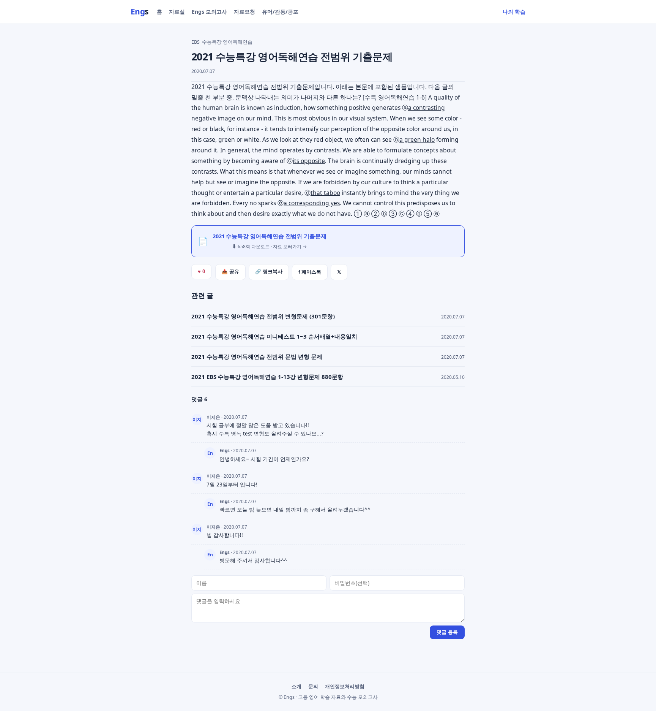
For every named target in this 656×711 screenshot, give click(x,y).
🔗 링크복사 (268, 271)
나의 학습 (514, 11)
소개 (296, 686)
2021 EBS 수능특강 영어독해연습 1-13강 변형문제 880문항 (267, 376)
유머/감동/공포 (280, 11)
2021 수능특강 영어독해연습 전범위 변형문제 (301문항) (263, 316)
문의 (313, 686)
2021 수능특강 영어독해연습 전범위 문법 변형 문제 (256, 356)
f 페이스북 (309, 272)
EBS (195, 42)
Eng (139, 11)
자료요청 (244, 11)
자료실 (177, 11)
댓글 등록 (447, 632)
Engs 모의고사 (209, 11)
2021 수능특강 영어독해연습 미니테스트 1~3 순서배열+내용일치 (274, 336)
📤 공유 (230, 271)
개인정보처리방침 (344, 686)
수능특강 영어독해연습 (227, 42)
